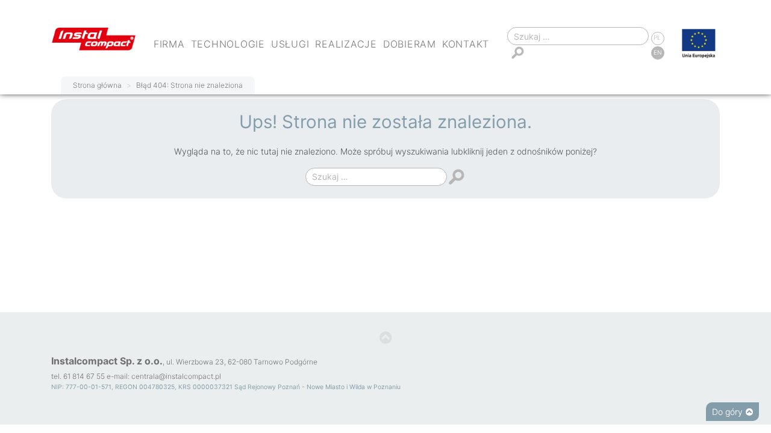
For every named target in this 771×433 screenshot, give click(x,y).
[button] (385, 338)
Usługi (290, 44)
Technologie (228, 44)
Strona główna (97, 85)
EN (658, 52)
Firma (169, 44)
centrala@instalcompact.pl (176, 376)
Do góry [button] (727, 412)
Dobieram (409, 44)
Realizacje (346, 44)
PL (657, 37)
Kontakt (465, 44)
